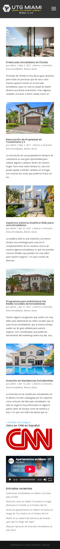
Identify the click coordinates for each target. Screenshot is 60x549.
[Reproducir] (10, 479)
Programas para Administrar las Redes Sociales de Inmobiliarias (26, 303)
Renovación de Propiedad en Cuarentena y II (24, 141)
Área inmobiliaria (14, 68)
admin (13, 65)
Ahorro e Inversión (42, 65)
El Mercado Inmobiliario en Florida (27, 62)
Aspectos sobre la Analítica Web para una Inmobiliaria (30, 224)
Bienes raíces (30, 68)
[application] (30, 469)
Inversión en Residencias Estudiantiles (29, 380)
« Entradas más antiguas (18, 422)
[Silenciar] (45, 479)
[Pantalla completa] (50, 479)
